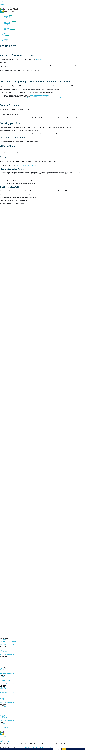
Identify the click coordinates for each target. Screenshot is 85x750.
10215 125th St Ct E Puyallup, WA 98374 (4, 717)
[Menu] (2, 12)
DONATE (2, 4)
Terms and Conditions (39, 59)
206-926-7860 (3, 649)
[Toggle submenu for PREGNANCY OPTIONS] (13, 29)
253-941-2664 (2, 676)
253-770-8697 (3, 715)
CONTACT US (2, 1)
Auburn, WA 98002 (4, 709)
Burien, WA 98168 (3, 690)
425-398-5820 (3, 657)
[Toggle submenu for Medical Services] (10, 15)
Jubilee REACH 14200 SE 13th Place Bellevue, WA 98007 (8, 641)
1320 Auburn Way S (4, 708)
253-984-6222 (3, 696)
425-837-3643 (3, 639)
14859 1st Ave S (3, 688)
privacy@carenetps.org (11, 164)
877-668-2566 (3, 736)
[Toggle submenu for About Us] (8, 35)
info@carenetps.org (4, 737)
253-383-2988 (2, 723)
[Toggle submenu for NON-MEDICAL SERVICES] (14, 21)
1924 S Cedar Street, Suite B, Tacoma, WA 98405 (26, 165)
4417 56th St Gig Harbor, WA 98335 (4, 651)
